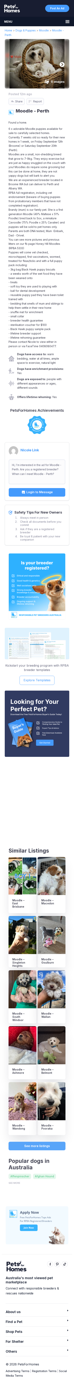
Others (11, 1351)
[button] (37, 1313)
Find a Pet (14, 1322)
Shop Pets (14, 1332)
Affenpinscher (19, 1176)
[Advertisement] (37, 799)
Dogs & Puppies (26, 30)
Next (61, 64)
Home (8, 30)
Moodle (44, 30)
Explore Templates (37, 680)
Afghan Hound (44, 1176)
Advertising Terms (17, 1371)
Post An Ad (57, 8)
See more (14, 1183)
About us (13, 1312)
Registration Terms (44, 1371)
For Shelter (15, 1342)
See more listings (37, 1146)
